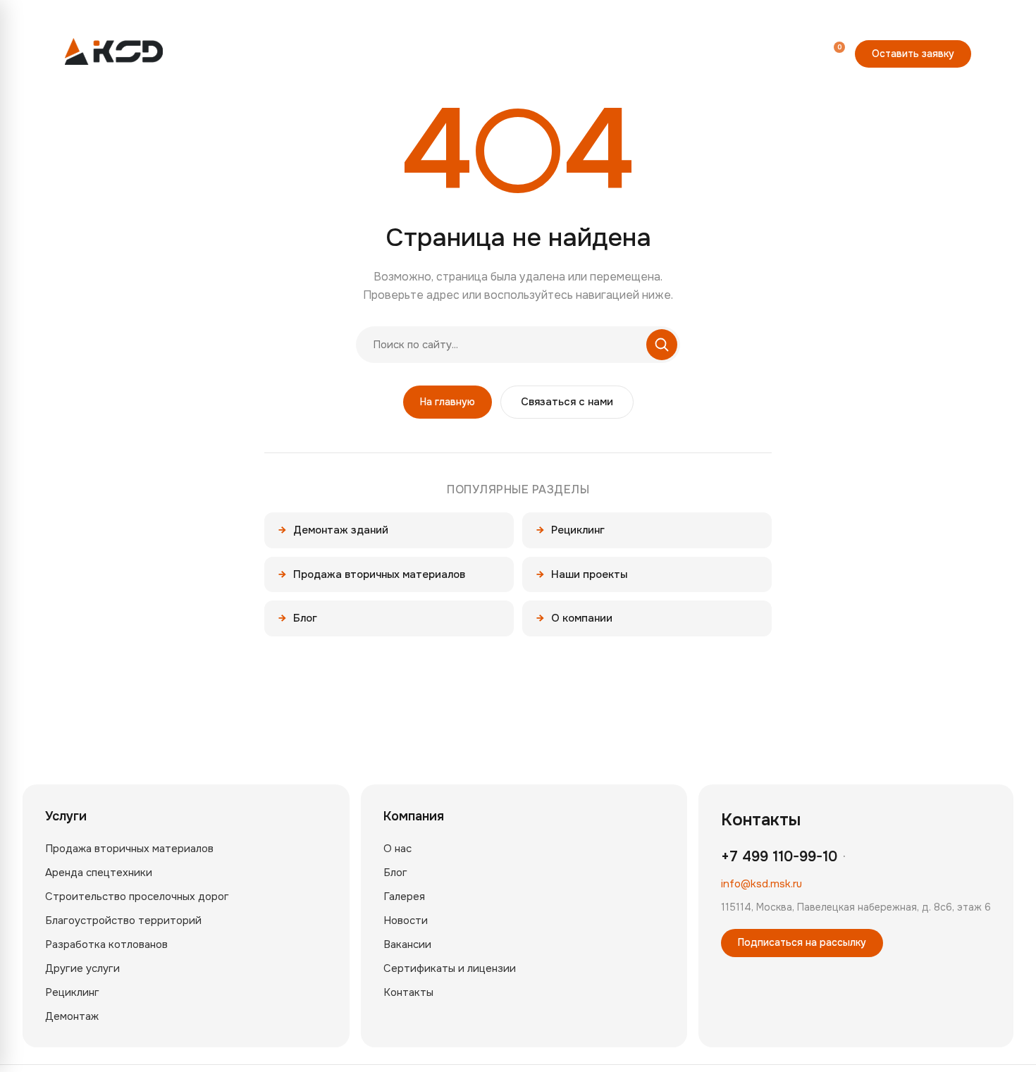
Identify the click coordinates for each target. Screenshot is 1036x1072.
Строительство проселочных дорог (137, 896)
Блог (297, 618)
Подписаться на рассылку (802, 942)
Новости (405, 920)
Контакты (408, 992)
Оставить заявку (913, 53)
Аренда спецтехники (98, 872)
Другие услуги (82, 968)
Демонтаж (72, 1016)
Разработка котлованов (106, 944)
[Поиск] (767, 53)
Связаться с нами (567, 402)
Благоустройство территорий (123, 920)
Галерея (404, 896)
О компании (574, 618)
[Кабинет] (800, 53)
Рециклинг (570, 530)
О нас (397, 849)
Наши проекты (581, 574)
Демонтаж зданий (333, 530)
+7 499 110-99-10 (700, 54)
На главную (447, 401)
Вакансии (407, 944)
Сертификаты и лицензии (449, 968)
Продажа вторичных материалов (371, 574)
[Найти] (661, 344)
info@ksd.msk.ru (761, 884)
